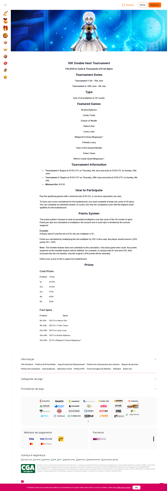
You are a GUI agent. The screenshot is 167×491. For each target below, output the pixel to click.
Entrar (142, 5)
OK (136, 487)
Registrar (155, 5)
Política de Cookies (123, 487)
